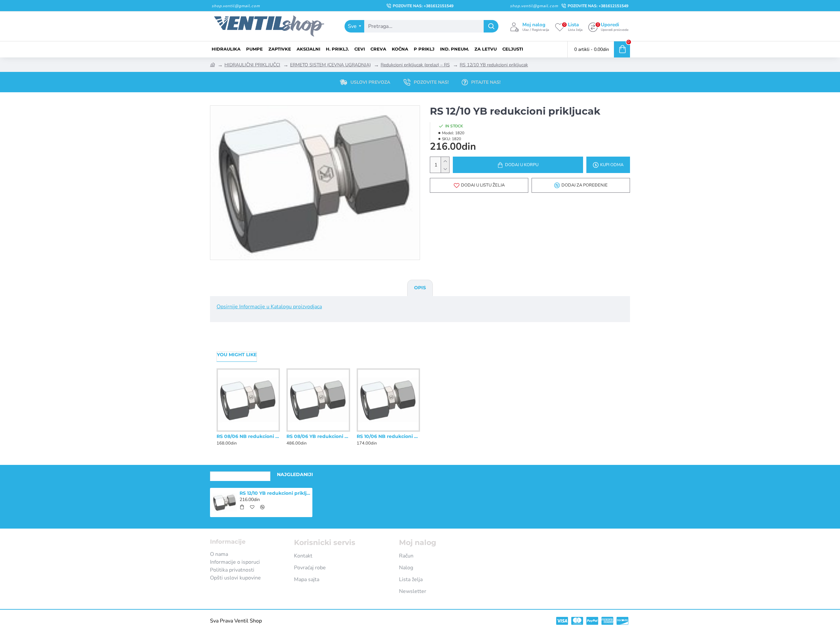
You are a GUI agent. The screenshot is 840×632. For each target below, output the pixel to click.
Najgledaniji (295, 474)
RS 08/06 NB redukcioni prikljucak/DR (248, 436)
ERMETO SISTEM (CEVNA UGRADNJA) (330, 65)
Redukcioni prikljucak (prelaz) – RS (415, 65)
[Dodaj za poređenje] (261, 430)
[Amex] (607, 620)
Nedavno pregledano (240, 474)
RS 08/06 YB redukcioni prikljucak (318, 436)
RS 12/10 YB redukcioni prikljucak (494, 65)
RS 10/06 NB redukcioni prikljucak (388, 436)
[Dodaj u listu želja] (248, 430)
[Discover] (622, 620)
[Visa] (562, 620)
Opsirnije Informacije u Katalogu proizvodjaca (269, 306)
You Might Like (237, 355)
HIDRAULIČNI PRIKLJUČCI (252, 65)
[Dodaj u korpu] (242, 507)
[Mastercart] (577, 620)
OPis (420, 288)
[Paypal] (592, 620)
